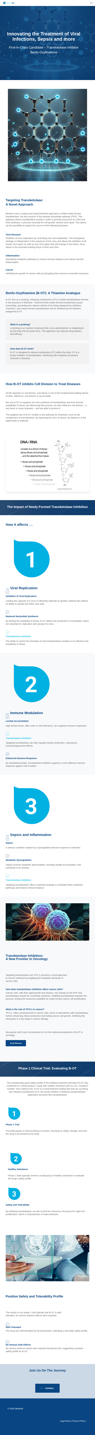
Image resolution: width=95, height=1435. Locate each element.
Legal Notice (65, 1421)
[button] (91, 3)
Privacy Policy (78, 1421)
